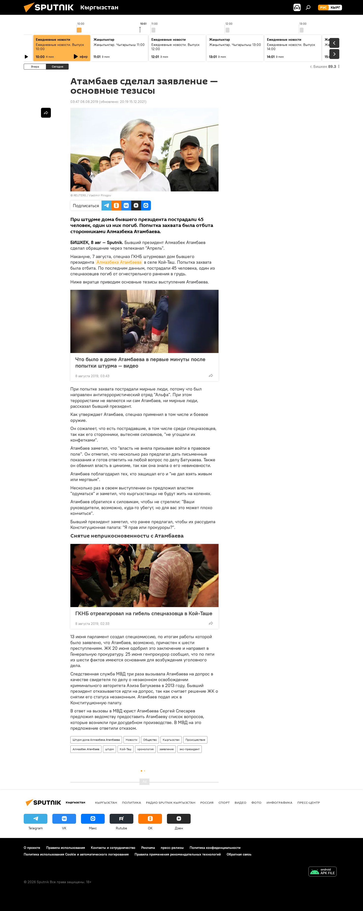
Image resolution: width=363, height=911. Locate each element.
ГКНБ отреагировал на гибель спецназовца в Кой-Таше (143, 613)
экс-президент (190, 749)
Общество (150, 740)
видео (240, 802)
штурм (109, 749)
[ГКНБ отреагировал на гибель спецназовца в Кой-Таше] (144, 575)
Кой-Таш (125, 749)
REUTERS (80, 195)
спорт (224, 802)
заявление (167, 749)
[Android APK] (322, 872)
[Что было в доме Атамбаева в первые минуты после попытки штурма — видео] (144, 321)
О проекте (32, 847)
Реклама (148, 847)
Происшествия (195, 740)
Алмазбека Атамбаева (119, 262)
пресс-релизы (172, 847)
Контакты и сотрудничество (113, 847)
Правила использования (65, 847)
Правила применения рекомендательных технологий (178, 854)
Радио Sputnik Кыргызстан (170, 802)
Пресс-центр (308, 802)
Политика (131, 802)
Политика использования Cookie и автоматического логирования (76, 854)
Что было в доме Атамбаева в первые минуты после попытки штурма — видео (140, 362)
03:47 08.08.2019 (84, 101)
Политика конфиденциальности (215, 847)
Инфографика (279, 802)
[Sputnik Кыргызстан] (50, 13)
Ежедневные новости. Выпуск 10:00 (60, 46)
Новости (131, 740)
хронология (145, 749)
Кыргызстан (171, 740)
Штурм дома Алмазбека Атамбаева (96, 740)
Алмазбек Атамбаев (86, 749)
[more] (211, 375)
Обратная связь (239, 854)
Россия (207, 802)
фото (256, 802)
